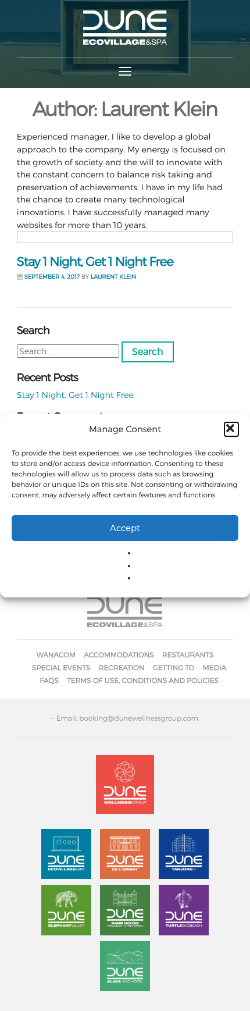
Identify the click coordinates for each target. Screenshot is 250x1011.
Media (214, 667)
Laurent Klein (113, 276)
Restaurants (187, 654)
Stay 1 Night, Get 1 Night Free (95, 262)
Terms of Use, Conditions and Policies (143, 680)
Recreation (122, 667)
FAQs (49, 680)
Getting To (174, 667)
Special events (61, 667)
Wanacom (56, 654)
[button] (231, 429)
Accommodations (118, 654)
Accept (125, 527)
